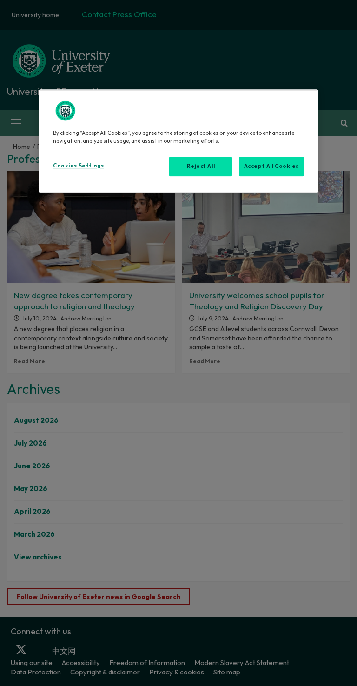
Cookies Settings (78, 166)
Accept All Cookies (271, 166)
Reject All (201, 166)
